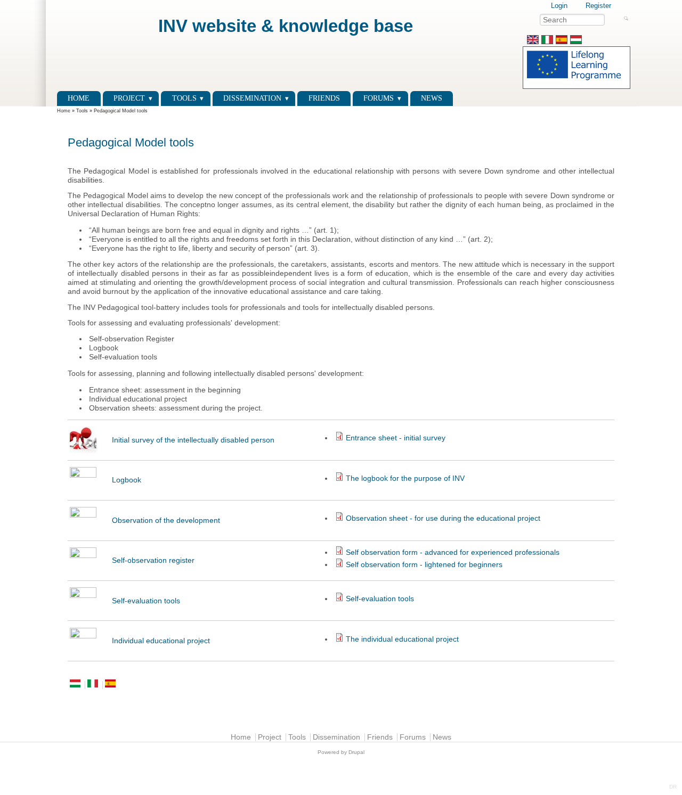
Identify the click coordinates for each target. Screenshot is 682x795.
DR (673, 787)
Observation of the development (166, 520)
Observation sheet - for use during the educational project (443, 518)
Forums (378, 98)
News (431, 98)
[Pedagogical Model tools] (533, 42)
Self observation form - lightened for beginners (424, 565)
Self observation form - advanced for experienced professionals (452, 552)
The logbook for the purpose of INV (405, 478)
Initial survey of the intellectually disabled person (193, 440)
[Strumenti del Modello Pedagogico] (547, 42)
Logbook (126, 480)
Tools (184, 98)
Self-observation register (153, 560)
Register (598, 6)
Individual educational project (161, 641)
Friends (324, 98)
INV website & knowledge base (285, 26)
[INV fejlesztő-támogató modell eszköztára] (576, 42)
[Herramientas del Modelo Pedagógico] (561, 42)
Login (559, 6)
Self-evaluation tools (146, 601)
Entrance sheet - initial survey (395, 438)
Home (79, 98)
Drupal (356, 752)
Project (129, 98)
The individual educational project (402, 639)
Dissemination (252, 98)
